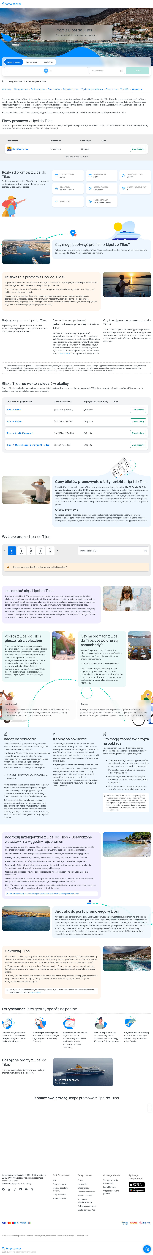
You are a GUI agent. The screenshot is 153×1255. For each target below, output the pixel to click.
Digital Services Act (86, 1210)
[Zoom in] (150, 1106)
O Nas (80, 1180)
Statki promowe (59, 1198)
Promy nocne (111, 89)
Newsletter (83, 1184)
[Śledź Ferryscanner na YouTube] (26, 1189)
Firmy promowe (21, 89)
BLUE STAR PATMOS (67, 1080)
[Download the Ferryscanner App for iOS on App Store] (137, 1184)
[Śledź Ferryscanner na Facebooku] (3, 1189)
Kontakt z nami (109, 1187)
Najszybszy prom (70, 89)
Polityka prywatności (87, 1206)
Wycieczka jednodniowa (92, 89)
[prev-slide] (5, 550)
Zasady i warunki (85, 1195)
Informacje (6, 89)
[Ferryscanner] (11, 4)
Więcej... (136, 89)
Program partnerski (86, 1191)
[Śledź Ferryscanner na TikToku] (14, 1189)
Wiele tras (48, 62)
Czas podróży (54, 89)
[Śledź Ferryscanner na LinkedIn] (20, 1189)
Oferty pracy (83, 1188)
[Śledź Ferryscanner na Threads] (32, 1189)
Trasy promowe (15, 81)
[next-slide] (56, 550)
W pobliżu (124, 89)
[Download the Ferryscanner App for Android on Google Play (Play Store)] (137, 1190)
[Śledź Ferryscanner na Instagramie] (9, 1189)
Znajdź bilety (138, 149)
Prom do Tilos (35, 992)
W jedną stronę (13, 62)
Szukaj (137, 70)
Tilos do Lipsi (64, 353)
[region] (76, 1136)
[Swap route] (46, 71)
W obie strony (32, 62)
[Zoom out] (150, 1110)
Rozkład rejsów (38, 89)
